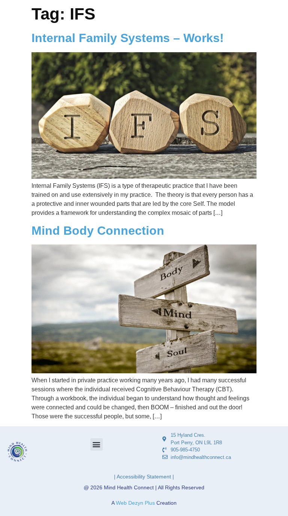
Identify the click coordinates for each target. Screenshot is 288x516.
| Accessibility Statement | (144, 477)
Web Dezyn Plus (135, 503)
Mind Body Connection (98, 230)
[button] (96, 444)
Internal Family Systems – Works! (128, 38)
